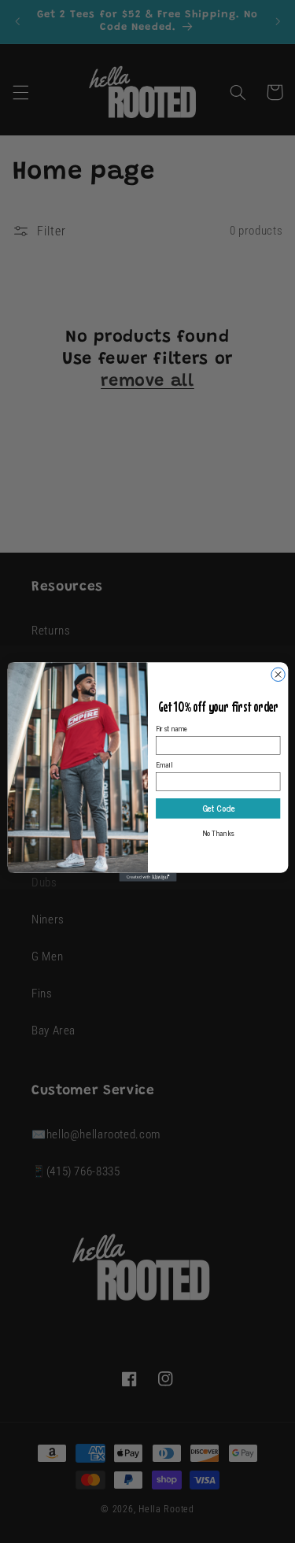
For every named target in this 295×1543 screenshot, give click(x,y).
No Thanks (217, 832)
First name (172, 728)
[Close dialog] (277, 674)
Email (164, 764)
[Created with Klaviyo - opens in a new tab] (147, 876)
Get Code (217, 808)
